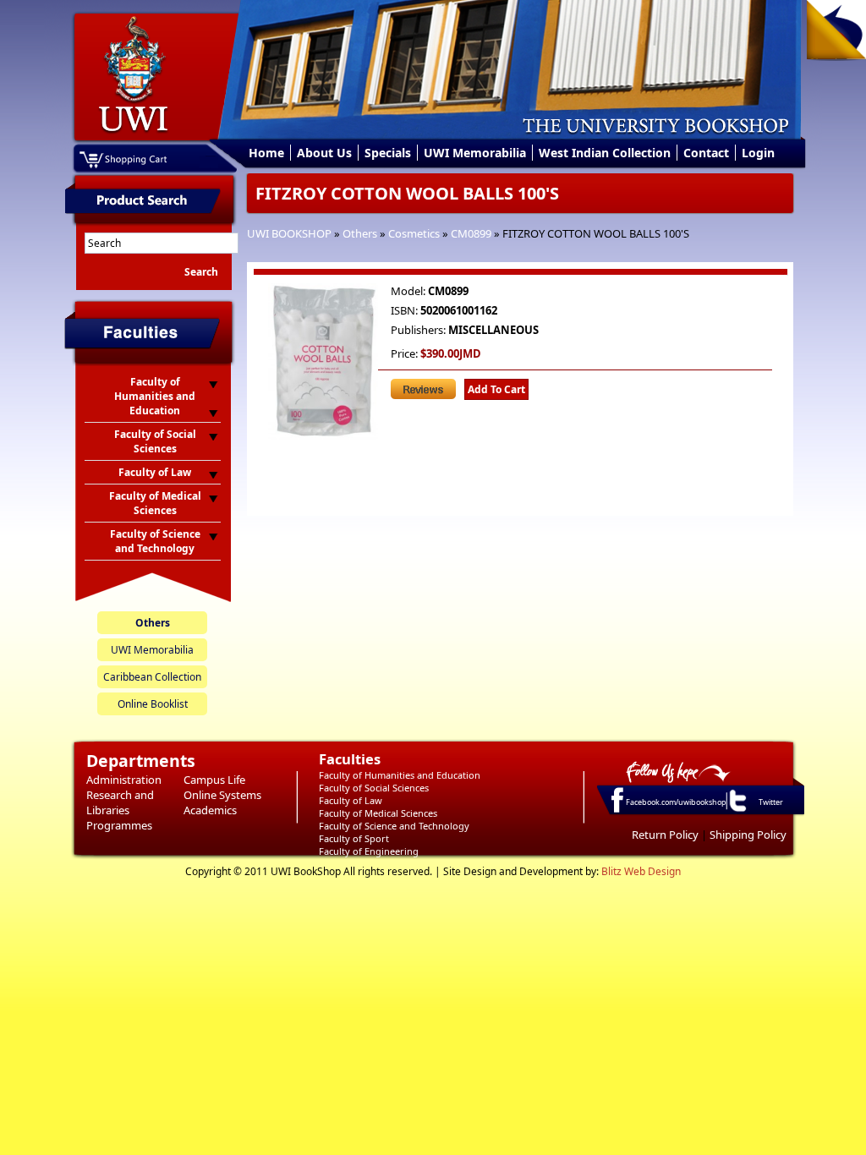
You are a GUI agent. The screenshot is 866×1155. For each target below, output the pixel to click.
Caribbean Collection (152, 677)
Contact (706, 153)
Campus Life (214, 779)
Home (266, 153)
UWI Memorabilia (475, 153)
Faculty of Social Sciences (374, 787)
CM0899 (471, 233)
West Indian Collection (605, 153)
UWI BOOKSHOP (289, 233)
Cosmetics (414, 233)
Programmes (119, 825)
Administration (124, 779)
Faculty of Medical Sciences (378, 813)
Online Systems (222, 794)
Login (758, 153)
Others (360, 233)
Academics (210, 810)
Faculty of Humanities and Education (399, 775)
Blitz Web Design (641, 871)
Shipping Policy (748, 834)
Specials (387, 153)
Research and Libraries (120, 802)
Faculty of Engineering (369, 851)
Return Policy (665, 834)
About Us (324, 153)
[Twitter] (736, 810)
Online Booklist (153, 704)
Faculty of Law (350, 800)
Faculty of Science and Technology (394, 825)
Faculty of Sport (354, 838)
